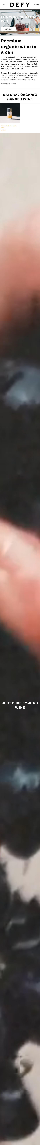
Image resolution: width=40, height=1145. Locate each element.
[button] (36, 5)
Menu (3, 5)
